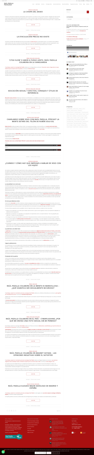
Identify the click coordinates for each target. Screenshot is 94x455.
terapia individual (75, 126)
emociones (80, 114)
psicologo (81, 117)
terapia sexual (34, 41)
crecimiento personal (85, 112)
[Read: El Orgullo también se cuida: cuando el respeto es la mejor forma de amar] (67, 96)
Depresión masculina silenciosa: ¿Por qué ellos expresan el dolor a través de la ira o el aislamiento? (59, 444)
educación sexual (32, 188)
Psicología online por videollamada (33, 422)
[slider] (59, 145)
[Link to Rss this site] (85, 1)
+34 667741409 (83, 34)
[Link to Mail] (91, 1)
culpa (68, 114)
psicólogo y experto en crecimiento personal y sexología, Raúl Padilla (20, 293)
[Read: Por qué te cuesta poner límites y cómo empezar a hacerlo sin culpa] (67, 100)
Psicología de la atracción (70, 119)
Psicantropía (15, 432)
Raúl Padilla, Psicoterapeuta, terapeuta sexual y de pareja (77, 27)
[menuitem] (33, 4)
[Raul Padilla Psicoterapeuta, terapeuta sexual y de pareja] (9, 4)
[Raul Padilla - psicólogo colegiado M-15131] (13, 439)
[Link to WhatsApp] (89, 1)
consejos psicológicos (77, 112)
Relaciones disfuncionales (78, 121)
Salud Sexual (84, 123)
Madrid (86, 115)
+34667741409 (77, 428)
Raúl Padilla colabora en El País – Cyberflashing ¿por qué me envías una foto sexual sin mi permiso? (33, 320)
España (68, 115)
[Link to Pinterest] (86, 1)
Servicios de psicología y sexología (33, 420)
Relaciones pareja (85, 121)
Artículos (30, 9)
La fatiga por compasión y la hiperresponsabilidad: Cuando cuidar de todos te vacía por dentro (59, 434)
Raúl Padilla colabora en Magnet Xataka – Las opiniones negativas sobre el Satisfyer (33, 354)
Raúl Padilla (42, 129)
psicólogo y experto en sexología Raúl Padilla (15, 67)
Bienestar (68, 110)
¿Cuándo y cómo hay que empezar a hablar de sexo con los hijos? (33, 164)
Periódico (74, 117)
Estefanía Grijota (31, 68)
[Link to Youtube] (83, 1)
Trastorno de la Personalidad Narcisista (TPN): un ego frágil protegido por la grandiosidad (57, 422)
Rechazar (48, 452)
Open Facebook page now (72, 52)
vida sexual (85, 126)
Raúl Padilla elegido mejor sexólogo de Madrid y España (33, 387)
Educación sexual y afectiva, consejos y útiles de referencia (33, 92)
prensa (78, 117)
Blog (33, 117)
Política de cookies (30, 432)
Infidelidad (74, 115)
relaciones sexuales (70, 123)
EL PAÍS (77, 114)
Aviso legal (29, 428)
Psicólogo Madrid (77, 119)
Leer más (33, 24)
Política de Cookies (55, 452)
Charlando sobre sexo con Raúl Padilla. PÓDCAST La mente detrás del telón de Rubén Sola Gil (33, 120)
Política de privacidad (30, 430)
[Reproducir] (5, 145)
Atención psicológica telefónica (32, 424)
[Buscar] (91, 4)
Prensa (28, 58)
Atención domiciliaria (30, 426)
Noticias (32, 384)
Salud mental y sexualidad (77, 123)
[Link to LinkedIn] (80, 1)
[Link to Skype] (88, 1)
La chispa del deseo (33, 12)
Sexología (35, 9)
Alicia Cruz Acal (75, 108)
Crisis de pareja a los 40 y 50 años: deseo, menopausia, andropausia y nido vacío (59, 428)
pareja (71, 117)
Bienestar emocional (74, 110)
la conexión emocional (80, 115)
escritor (87, 114)
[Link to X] (78, 1)
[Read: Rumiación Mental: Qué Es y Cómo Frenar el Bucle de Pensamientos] (67, 78)
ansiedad (80, 108)
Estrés (71, 115)
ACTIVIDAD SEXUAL (69, 108)
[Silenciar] (56, 145)
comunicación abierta (70, 112)
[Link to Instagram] (81, 1)
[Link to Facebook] (76, 1)
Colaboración (80, 110)
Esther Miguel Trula (50, 361)
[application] (33, 145)
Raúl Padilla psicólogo (70, 121)
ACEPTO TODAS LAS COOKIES (40, 452)
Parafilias (68, 117)
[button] (3, 451)
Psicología (32, 58)
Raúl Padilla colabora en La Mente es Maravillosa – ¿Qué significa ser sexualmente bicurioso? (33, 287)
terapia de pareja (69, 126)
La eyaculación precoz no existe (33, 37)
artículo (84, 108)
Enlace (28, 384)
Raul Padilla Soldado (36, 30)
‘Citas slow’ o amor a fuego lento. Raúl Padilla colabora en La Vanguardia (33, 61)
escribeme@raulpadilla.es (77, 426)
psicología (85, 117)
